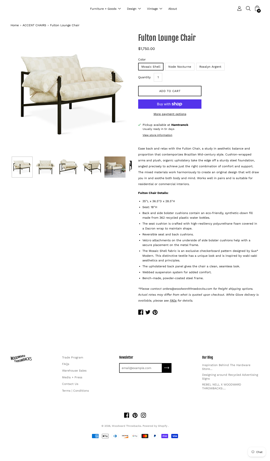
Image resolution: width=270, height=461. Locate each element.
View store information (157, 135)
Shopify (162, 425)
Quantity (144, 77)
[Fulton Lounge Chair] (22, 167)
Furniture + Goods (103, 8)
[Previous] (21, 93)
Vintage (152, 8)
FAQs (65, 364)
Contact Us (70, 384)
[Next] (121, 93)
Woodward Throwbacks (126, 425)
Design (131, 8)
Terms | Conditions (75, 390)
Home (15, 25)
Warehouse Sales (74, 370)
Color (142, 59)
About (172, 8)
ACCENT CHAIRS (34, 25)
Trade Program (72, 357)
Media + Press (72, 377)
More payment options (170, 114)
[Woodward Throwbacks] (27, 8)
